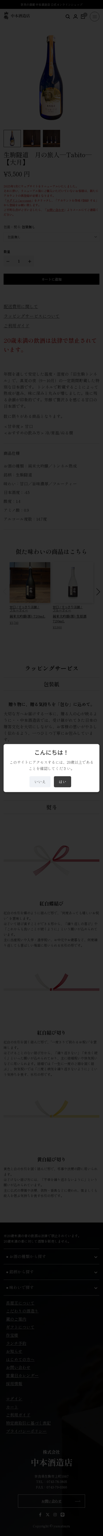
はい (62, 781)
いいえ (40, 781)
